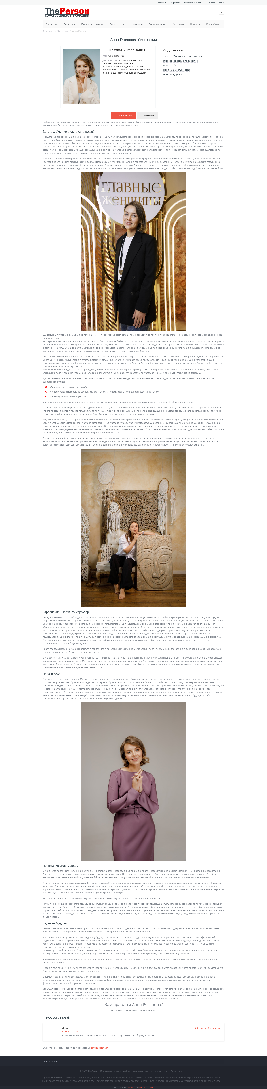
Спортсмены (117, 24)
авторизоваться (99, 1047)
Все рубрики (213, 24)
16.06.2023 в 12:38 (70, 1031)
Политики (69, 24)
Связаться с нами (216, 2)
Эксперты (51, 24)
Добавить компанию (193, 2)
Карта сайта (50, 1061)
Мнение (149, 115)
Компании (178, 24)
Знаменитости (157, 24)
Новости (195, 24)
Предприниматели (92, 24)
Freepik (130, 1087)
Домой (49, 31)
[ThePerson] (67, 12)
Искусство (137, 24)
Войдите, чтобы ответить (207, 1028)
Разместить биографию (169, 2)
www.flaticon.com (145, 1087)
